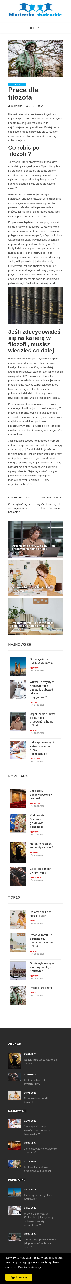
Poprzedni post (21, 497)
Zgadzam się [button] (19, 1277)
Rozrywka (35, 878)
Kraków (34, 668)
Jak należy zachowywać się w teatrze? (41, 794)
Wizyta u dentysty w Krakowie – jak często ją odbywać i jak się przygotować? (42, 690)
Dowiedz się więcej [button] (31, 1267)
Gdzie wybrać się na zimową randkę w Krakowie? (19, 508)
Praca (17, 84)
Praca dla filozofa (41, 987)
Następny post (50, 497)
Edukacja (35, 759)
